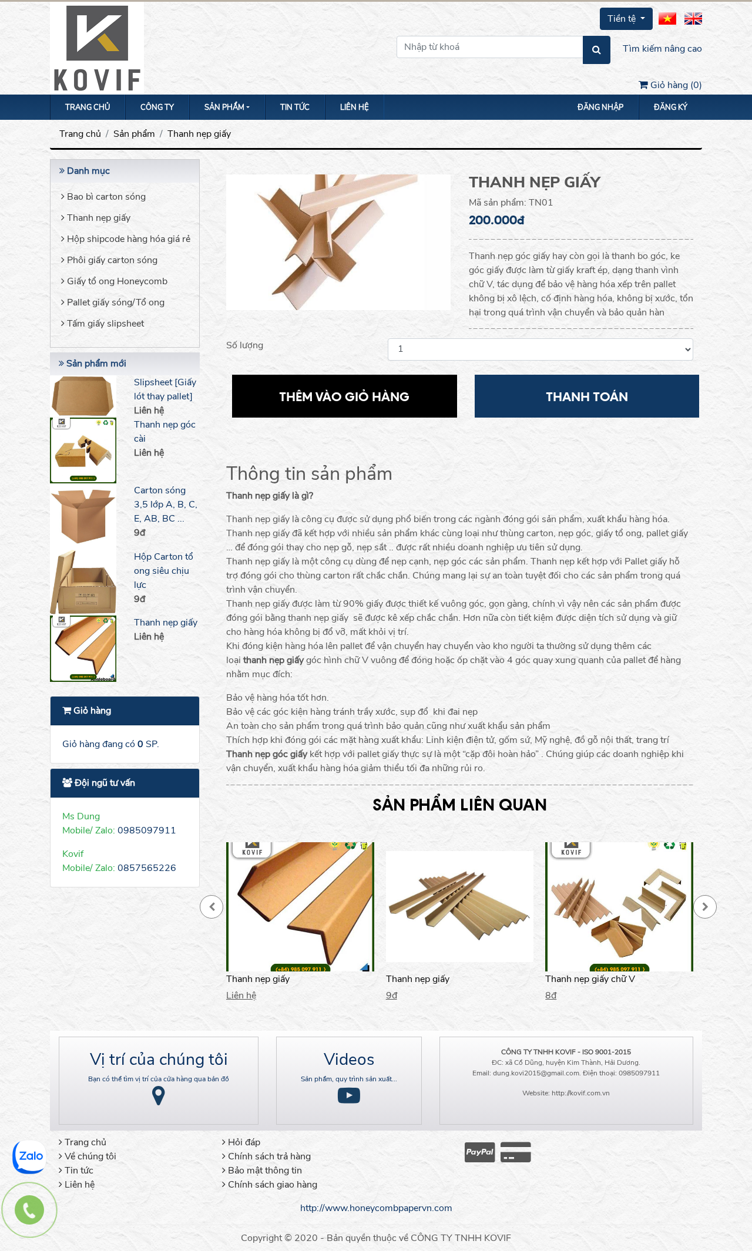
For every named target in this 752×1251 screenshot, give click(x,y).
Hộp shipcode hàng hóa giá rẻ (127, 239)
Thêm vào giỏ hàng (344, 396)
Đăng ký (670, 107)
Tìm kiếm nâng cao (662, 48)
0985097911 (147, 830)
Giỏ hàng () (675, 85)
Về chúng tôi (89, 1156)
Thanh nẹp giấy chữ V (590, 979)
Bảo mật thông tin (264, 1170)
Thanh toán (587, 396)
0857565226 (147, 868)
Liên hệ (354, 107)
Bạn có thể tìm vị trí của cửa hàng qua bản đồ (158, 1079)
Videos (349, 1059)
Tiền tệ (622, 18)
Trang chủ (87, 107)
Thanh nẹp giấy (199, 133)
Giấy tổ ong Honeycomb (116, 281)
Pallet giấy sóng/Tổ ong (114, 302)
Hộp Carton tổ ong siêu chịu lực (163, 570)
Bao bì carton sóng (105, 196)
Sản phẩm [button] (224, 107)
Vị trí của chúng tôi (159, 1059)
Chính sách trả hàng (268, 1156)
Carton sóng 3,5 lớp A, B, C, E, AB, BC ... (165, 504)
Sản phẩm (134, 133)
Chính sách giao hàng (271, 1184)
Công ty (157, 107)
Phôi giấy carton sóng (111, 260)
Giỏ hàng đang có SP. (110, 744)
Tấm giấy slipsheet (104, 323)
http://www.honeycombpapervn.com (376, 1208)
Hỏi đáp (243, 1142)
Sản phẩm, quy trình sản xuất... (349, 1079)
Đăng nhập (600, 107)
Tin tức (295, 107)
